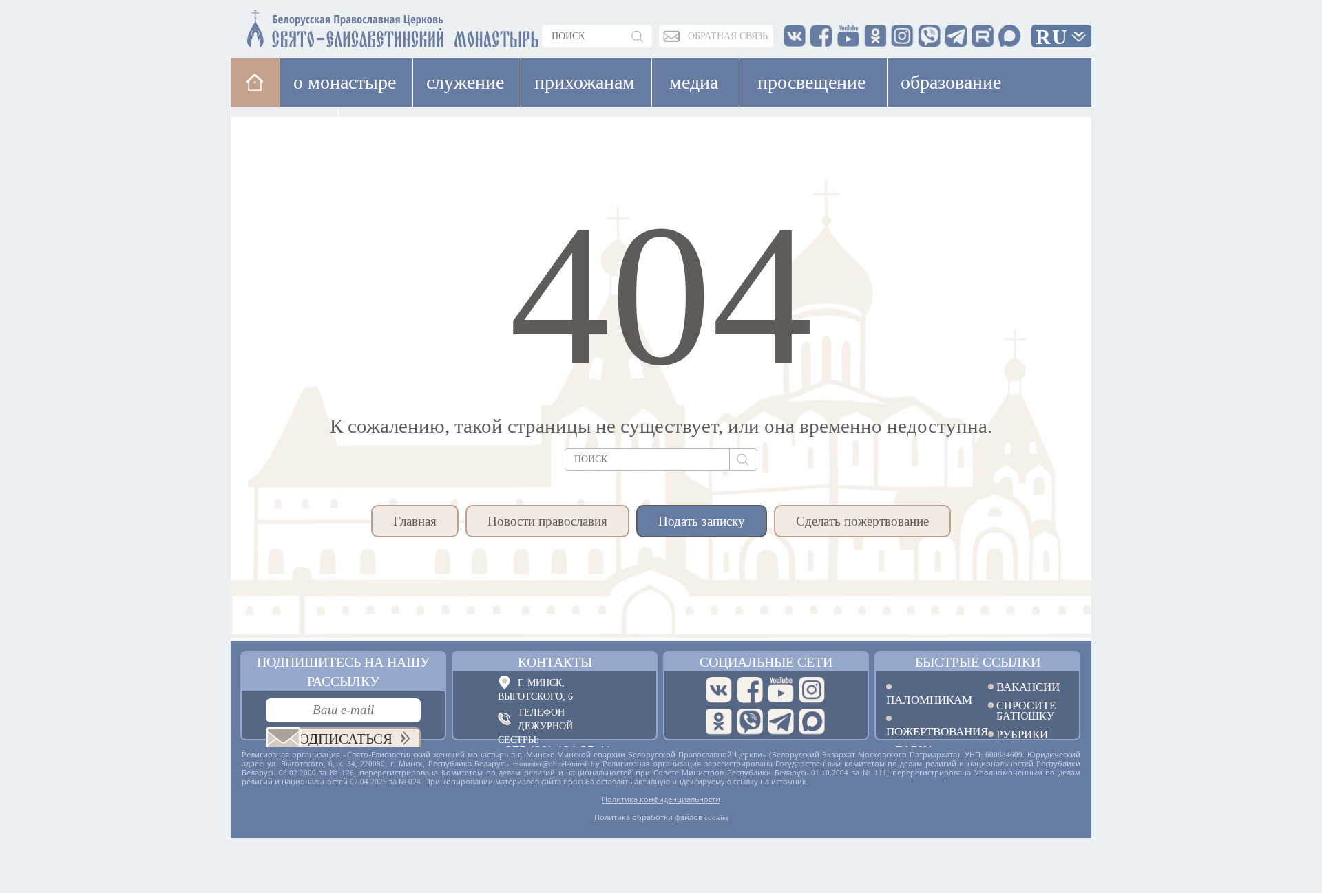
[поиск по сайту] (638, 36)
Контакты (555, 661)
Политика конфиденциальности (661, 799)
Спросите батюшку (1026, 710)
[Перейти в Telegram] (781, 722)
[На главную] (255, 82)
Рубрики (1022, 734)
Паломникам (926, 699)
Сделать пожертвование (862, 521)
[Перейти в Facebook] (750, 690)
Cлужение (465, 82)
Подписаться (340, 739)
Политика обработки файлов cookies (661, 817)
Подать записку (701, 521)
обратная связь (728, 36)
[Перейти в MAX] (812, 722)
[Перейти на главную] (310, 26)
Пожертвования (926, 731)
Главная (415, 521)
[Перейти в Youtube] (781, 690)
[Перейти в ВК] (719, 690)
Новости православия (547, 521)
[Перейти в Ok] (719, 722)
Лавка (381, 130)
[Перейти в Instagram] (812, 690)
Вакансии (1028, 687)
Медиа (693, 82)
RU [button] (1052, 37)
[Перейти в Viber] (750, 722)
